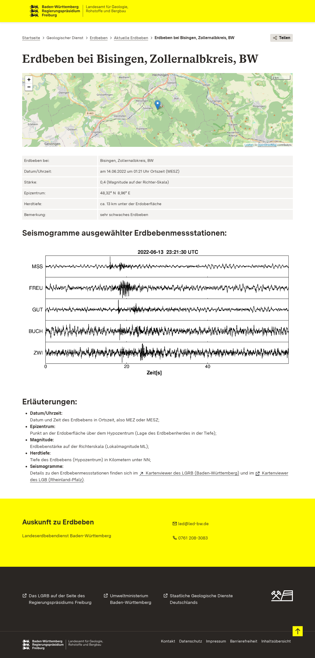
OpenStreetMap (267, 145)
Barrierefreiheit (243, 641)
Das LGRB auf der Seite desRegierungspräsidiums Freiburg (60, 599)
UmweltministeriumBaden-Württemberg (130, 599)
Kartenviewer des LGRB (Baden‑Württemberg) (192, 472)
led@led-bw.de (193, 523)
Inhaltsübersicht (276, 641)
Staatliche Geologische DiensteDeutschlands (201, 599)
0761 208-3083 (193, 537)
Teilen (284, 37)
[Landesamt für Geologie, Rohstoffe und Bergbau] (81, 11)
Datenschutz (190, 641)
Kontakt (168, 641)
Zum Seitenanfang (297, 631)
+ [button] (29, 80)
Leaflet (249, 145)
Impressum (216, 641)
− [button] (29, 87)
